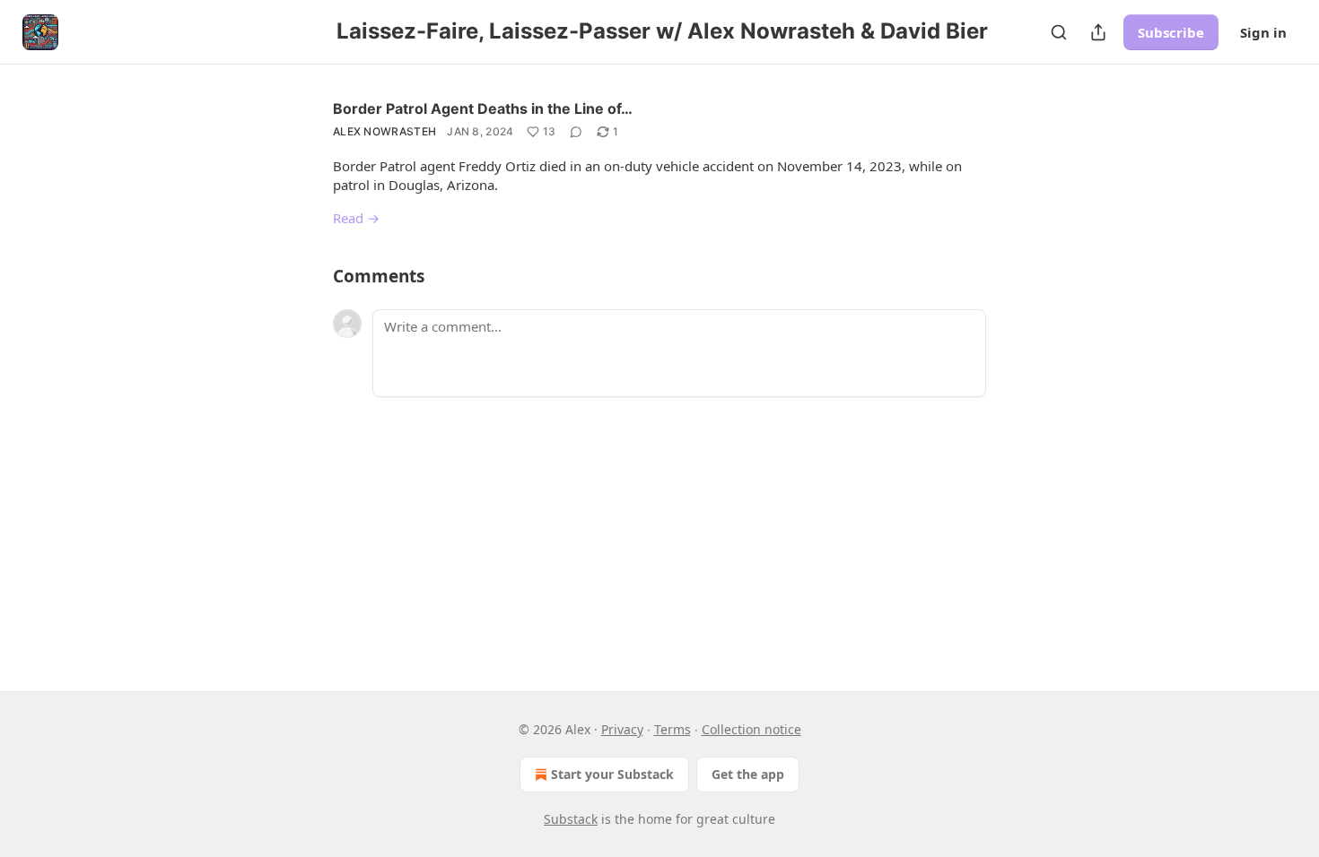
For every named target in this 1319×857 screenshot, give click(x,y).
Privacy (622, 729)
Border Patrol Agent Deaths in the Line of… (483, 108)
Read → (356, 218)
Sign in (1263, 32)
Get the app (748, 774)
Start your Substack (612, 774)
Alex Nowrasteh (384, 131)
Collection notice (751, 729)
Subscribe (1171, 32)
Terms (672, 729)
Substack (571, 818)
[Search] (1059, 32)
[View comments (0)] (576, 132)
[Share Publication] (1098, 32)
